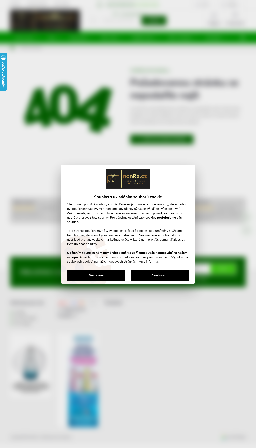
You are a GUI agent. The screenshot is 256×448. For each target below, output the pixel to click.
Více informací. (149, 261)
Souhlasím (159, 275)
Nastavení (96, 275)
